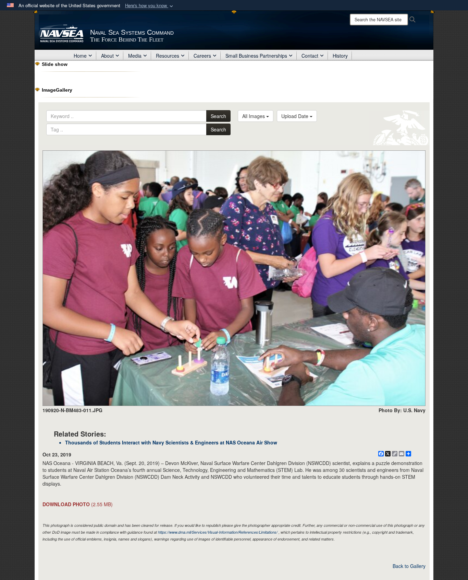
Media (134, 55)
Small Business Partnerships (256, 55)
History (340, 55)
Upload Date (295, 116)
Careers (202, 55)
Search (218, 116)
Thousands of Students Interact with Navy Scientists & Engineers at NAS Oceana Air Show (171, 442)
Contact (309, 55)
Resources (167, 55)
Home (80, 55)
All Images (254, 116)
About (107, 55)
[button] (149, 5)
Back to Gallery (409, 565)
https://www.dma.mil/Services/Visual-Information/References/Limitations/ (218, 532)
